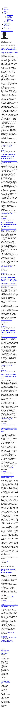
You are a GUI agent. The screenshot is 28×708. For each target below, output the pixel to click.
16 (12, 637)
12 (7, 637)
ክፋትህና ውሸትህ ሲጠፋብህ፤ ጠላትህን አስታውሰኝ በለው (5, 681)
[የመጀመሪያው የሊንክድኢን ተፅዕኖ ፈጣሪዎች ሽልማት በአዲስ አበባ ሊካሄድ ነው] (9, 163)
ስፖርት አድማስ (10, 467)
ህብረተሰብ (9, 146)
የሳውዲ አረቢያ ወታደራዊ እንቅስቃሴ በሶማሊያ (7, 476)
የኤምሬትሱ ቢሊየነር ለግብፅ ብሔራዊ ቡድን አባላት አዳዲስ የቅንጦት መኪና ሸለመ (8, 570)
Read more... (4, 150)
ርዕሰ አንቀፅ (3, 679)
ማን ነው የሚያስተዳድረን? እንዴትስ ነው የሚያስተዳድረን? (9, 48)
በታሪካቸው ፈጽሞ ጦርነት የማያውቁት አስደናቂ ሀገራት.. (5, 652)
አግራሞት (9, 419)
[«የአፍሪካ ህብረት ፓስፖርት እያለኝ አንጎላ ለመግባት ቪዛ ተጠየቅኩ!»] (9, 338)
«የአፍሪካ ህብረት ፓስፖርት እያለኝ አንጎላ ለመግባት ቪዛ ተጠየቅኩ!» (8, 332)
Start (2, 637)
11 (6, 637)
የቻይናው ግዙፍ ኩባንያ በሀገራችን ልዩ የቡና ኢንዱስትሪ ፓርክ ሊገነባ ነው (9, 224)
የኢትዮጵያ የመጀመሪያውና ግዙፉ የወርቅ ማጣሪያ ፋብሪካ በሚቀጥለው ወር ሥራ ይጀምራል (9, 279)
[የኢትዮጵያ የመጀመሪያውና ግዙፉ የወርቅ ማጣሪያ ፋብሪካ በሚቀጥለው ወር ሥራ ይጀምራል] (9, 286)
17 (13, 637)
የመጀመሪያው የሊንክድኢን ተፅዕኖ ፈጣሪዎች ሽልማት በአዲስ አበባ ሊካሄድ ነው (8, 156)
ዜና (7, 214)
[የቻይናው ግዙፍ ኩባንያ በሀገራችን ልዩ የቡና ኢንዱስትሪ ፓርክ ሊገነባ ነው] (9, 230)
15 (11, 637)
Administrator (4, 656)
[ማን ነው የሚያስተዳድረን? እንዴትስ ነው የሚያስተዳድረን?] (9, 53)
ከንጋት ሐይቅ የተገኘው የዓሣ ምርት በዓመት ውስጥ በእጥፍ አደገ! (8, 376)
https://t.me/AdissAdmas (6, 145)
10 (5, 637)
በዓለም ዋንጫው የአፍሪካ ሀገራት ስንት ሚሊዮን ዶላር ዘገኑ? (9, 605)
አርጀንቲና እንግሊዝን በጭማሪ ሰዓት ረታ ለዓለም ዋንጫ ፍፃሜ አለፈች (9, 429)
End (16, 637)
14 (9, 637)
